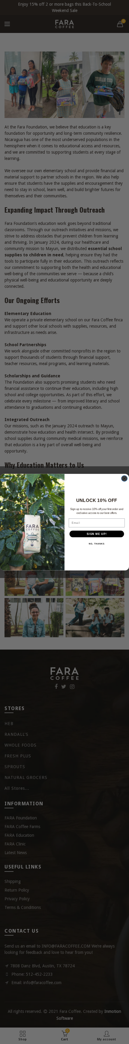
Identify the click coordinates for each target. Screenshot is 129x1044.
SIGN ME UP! (97, 533)
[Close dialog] (125, 478)
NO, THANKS (96, 544)
